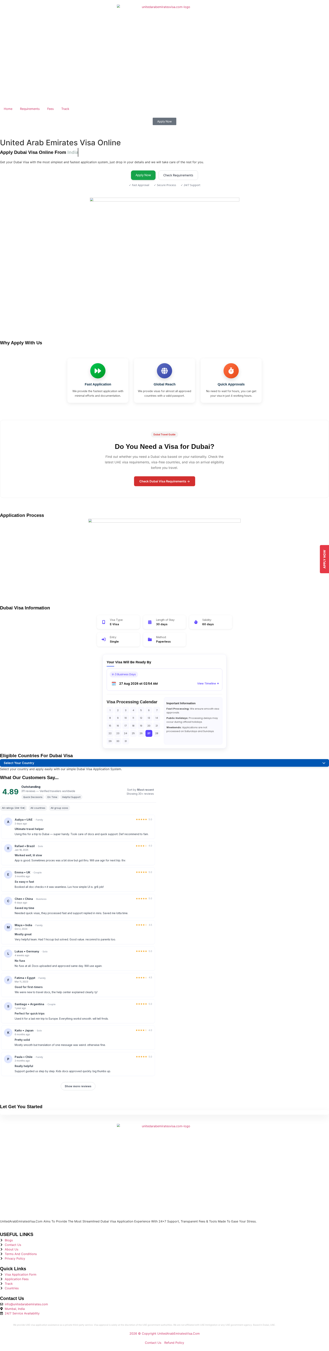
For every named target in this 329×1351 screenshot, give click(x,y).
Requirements (30, 109)
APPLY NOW (324, 559)
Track (65, 109)
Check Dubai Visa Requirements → (164, 481)
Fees (50, 109)
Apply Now (143, 175)
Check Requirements (178, 175)
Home (8, 109)
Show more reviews (78, 1086)
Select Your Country (19, 763)
